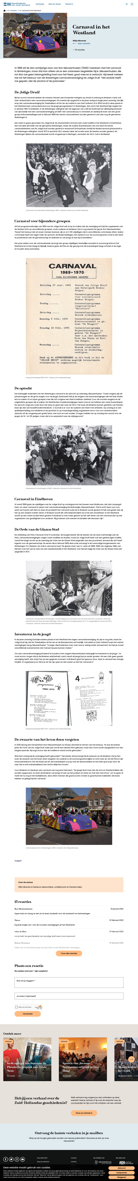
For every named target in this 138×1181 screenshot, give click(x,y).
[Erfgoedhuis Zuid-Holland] (102, 1162)
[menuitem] (39, 4)
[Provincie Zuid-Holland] (125, 1163)
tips (88, 1103)
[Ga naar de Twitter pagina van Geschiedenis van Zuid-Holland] (11, 1159)
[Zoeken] (126, 4)
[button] (131, 1059)
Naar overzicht (84, 43)
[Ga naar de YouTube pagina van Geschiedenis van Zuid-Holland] (22, 1159)
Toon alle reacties (69, 953)
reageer (18, 861)
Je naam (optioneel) (26, 996)
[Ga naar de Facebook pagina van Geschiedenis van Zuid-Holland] (5, 1159)
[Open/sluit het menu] (132, 4)
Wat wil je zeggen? (26, 980)
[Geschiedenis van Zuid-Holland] (17, 4)
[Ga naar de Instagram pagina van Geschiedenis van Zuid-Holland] (17, 1159)
